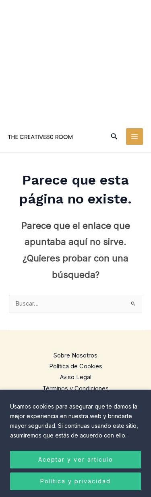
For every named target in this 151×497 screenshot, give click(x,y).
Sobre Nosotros (75, 355)
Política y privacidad (75, 481)
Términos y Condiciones (75, 388)
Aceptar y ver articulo (75, 459)
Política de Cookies (75, 366)
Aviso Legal (75, 377)
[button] (114, 136)
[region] (75, 443)
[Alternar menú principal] (134, 136)
